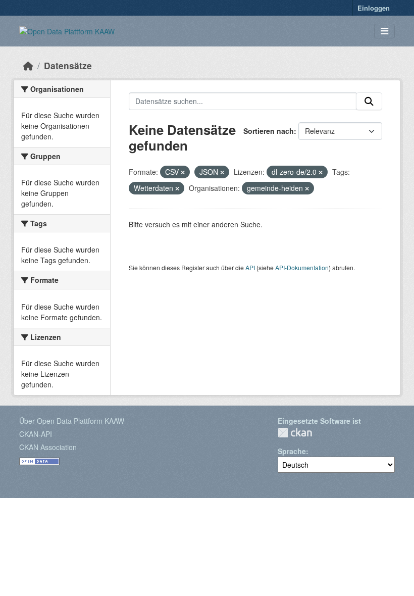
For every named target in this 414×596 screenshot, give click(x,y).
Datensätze (68, 65)
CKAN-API (35, 434)
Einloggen (373, 8)
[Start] (28, 65)
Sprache (292, 451)
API (250, 267)
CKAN (295, 432)
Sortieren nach (268, 131)
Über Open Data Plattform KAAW (71, 421)
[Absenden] (369, 101)
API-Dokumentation (302, 267)
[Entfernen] (183, 172)
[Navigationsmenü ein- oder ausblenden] (384, 31)
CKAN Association (48, 447)
